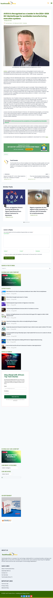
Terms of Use (5, 583)
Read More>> (33, 561)
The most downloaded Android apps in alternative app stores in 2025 (39, 176)
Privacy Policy (5, 586)
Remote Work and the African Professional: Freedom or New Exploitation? (23, 345)
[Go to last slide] (5, 205)
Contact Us (4, 573)
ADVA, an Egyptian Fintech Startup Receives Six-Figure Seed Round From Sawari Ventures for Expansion (14, 211)
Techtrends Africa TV (7, 577)
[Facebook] (22, 596)
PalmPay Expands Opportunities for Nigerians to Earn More (20, 303)
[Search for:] (26, 268)
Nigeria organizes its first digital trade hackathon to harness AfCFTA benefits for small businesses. (39, 210)
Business (25, 23)
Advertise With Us (6, 571)
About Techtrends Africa (8, 568)
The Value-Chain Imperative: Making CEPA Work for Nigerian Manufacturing (24, 339)
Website (38, 251)
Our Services (5, 575)
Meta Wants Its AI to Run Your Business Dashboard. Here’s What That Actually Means (26, 291)
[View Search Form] (48, 3)
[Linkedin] (29, 596)
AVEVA (5, 71)
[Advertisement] (26, 417)
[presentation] (14, 197)
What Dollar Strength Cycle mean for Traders (17, 297)
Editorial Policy (5, 588)
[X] (24, 596)
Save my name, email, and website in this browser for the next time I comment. (23, 254)
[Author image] (5, 23)
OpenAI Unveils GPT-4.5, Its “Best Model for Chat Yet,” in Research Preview (14, 176)
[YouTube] (31, 596)
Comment (7, 233)
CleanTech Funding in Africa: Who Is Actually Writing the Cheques (21, 321)
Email (21, 251)
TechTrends (9, 23)
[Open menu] (51, 3)
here (47, 137)
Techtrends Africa (6, 558)
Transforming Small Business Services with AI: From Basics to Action (22, 308)
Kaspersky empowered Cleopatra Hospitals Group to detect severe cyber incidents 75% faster (28, 327)
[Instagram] (26, 596)
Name (6, 251)
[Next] (48, 205)
